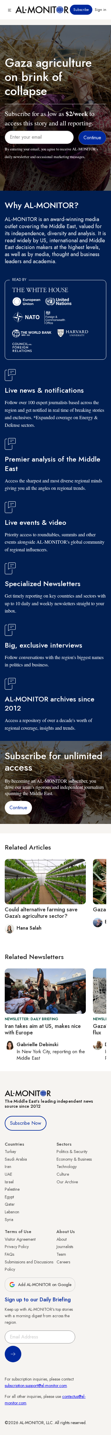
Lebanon (12, 1212)
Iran (8, 1166)
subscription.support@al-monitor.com (36, 1385)
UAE (8, 1174)
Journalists (65, 1247)
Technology (67, 1166)
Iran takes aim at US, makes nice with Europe (43, 1029)
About (62, 1239)
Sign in (100, 9)
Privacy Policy (17, 1247)
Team (61, 1254)
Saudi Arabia (16, 1159)
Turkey (10, 1151)
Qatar (10, 1204)
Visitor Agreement (20, 1239)
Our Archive (67, 1182)
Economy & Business (74, 1159)
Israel (9, 1182)
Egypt (9, 1197)
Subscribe (81, 9)
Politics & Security (72, 1151)
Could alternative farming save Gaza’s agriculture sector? (41, 913)
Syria (9, 1219)
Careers (63, 1262)
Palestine (12, 1189)
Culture (63, 1174)
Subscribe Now (25, 1123)
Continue (18, 807)
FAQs (9, 1254)
